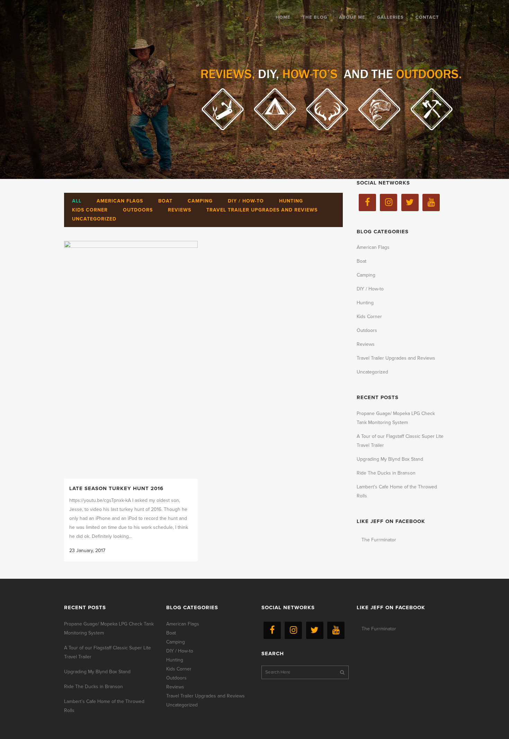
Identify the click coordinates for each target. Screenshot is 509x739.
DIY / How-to (370, 289)
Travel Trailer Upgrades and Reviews (396, 358)
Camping (366, 275)
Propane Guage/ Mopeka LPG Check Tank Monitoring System (109, 628)
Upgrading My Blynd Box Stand (390, 459)
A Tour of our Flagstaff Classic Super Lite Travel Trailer (107, 652)
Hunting (365, 303)
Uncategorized (372, 372)
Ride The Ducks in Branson (386, 473)
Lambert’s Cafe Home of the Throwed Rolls (104, 706)
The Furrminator (378, 540)
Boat (361, 261)
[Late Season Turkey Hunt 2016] (131, 360)
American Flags (373, 247)
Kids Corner (369, 316)
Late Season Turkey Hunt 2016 (116, 488)
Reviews (366, 344)
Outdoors (367, 330)
